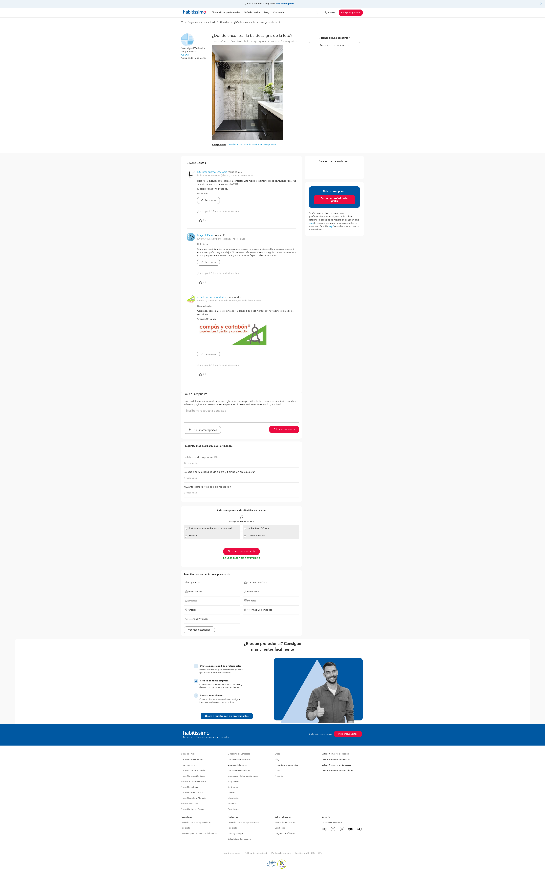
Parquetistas (233, 782)
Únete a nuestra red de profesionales (227, 716)
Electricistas (233, 798)
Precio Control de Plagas (192, 809)
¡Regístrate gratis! (285, 4)
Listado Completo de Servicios (336, 759)
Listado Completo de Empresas (336, 765)
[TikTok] (359, 828)
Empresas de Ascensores (239, 759)
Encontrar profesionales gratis (334, 199)
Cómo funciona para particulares (196, 823)
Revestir (193, 536)
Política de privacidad (256, 853)
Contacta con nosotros (332, 823)
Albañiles (224, 22)
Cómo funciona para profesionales (243, 823)
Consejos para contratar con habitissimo (199, 833)
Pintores (231, 793)
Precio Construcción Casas (193, 776)
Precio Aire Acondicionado (193, 782)
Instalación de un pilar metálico (202, 457)
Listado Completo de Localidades (337, 771)
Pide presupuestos (350, 13)
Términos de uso (231, 853)
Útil (204, 221)
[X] (341, 828)
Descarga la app (235, 833)
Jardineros (233, 787)
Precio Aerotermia (189, 765)
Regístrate (185, 828)
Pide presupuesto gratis (241, 551)
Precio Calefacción (189, 804)
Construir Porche (256, 536)
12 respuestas (191, 463)
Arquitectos (233, 809)
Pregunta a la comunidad (334, 45)
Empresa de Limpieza (237, 765)
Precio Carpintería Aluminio (193, 798)
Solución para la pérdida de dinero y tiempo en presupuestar (219, 472)
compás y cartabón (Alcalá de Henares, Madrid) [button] (222, 301)
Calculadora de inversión (239, 839)
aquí (311, 223)
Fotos (277, 771)
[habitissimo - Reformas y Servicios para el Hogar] (194, 12)
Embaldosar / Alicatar (259, 528)
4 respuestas (190, 478)
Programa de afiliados (285, 833)
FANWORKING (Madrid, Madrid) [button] (214, 239)
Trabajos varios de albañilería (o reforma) (210, 528)
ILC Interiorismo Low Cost (212, 172)
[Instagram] (324, 828)
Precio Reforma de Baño (192, 759)
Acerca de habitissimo (285, 823)
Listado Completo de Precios (335, 754)
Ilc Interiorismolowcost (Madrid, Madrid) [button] (218, 175)
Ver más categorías (199, 630)
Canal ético (280, 828)
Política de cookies (281, 853)
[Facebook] (333, 828)
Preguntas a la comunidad (201, 22)
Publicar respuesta (284, 429)
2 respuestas (190, 493)
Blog (277, 759)
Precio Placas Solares (190, 787)
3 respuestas (219, 145)
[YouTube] (350, 828)
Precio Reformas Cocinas (192, 793)
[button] (187, 40)
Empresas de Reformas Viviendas (243, 776)
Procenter (279, 776)
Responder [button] (210, 200)
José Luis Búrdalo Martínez (213, 297)
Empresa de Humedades (239, 771)
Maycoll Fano (205, 235)
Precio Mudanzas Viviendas (193, 771)
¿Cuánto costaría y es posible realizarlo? (207, 487)
